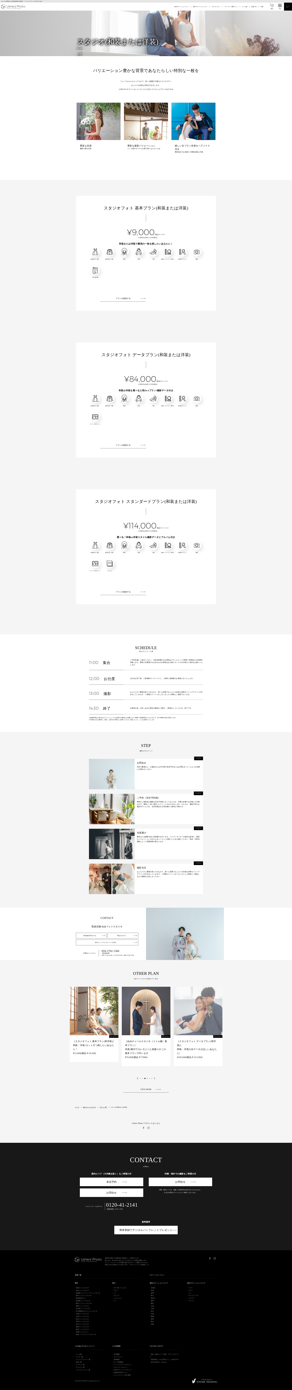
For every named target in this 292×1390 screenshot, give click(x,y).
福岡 (152, 1319)
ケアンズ (116, 1295)
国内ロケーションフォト (181, 6)
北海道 (153, 1288)
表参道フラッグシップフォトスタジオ (88, 1293)
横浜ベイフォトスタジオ (84, 1303)
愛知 (152, 1303)
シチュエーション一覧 (83, 1370)
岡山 (152, 1311)
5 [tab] (149, 1078)
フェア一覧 (79, 1357)
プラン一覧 (103, 1107)
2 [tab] (142, 1078)
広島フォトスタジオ (82, 1321)
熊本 (152, 1321)
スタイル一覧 (80, 1367)
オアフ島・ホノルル (119, 1288)
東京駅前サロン (81, 1298)
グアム (115, 1290)
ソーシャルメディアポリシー (122, 1364)
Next (154, 1078)
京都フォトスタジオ (82, 1314)
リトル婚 (244, 6)
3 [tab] (144, 1078)
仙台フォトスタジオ (89, 1107)
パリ (114, 1301)
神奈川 (153, 1298)
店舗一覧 (254, 6)
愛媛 (152, 1316)
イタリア (191, 1298)
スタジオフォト (216, 6)
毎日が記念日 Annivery (158, 1362)
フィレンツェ (117, 1298)
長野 (152, 1301)
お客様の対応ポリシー (120, 1372)
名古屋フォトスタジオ (83, 1308)
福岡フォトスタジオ (82, 1327)
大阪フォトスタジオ (82, 1316)
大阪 (152, 1308)
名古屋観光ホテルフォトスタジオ (86, 1311)
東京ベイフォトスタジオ (84, 1295)
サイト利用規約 (118, 1362)
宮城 (152, 1290)
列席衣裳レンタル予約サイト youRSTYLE (165, 1359)
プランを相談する (123, 298)
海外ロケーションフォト (200, 6)
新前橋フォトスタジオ (83, 1301)
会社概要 (116, 1354)
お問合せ (111, 1192)
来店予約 (111, 1181)
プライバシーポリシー (120, 1367)
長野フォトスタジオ (82, 1306)
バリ (114, 1293)
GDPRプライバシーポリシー (122, 1370)
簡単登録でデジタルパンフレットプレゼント (146, 1230)
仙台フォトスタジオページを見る (105, 942)
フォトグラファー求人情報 (122, 1375)
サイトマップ (117, 1357)
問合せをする (121, 935)
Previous (137, 1078)
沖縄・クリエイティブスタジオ (86, 1334)
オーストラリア (193, 1295)
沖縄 (152, 1324)
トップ (77, 1107)
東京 (152, 1295)
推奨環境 (116, 1359)
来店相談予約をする (89, 935)
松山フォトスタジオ (82, 1324)
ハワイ (190, 1288)
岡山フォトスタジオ (82, 1319)
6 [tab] (151, 1078)
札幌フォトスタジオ (82, 1288)
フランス (191, 1301)
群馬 (152, 1293)
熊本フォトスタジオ (82, 1329)
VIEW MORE (145, 1089)
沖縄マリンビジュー (82, 1332)
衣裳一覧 (79, 1362)
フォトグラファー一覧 (83, 1359)
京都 (152, 1306)
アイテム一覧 (80, 1364)
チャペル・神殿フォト (231, 6)
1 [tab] (140, 1078)
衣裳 (262, 6)
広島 (152, 1314)
